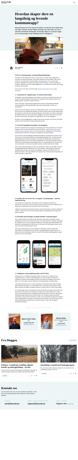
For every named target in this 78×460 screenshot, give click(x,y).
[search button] (74, 2)
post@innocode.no (12, 403)
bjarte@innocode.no (29, 324)
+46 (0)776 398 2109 (28, 322)
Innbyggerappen (42, 81)
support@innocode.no (36, 403)
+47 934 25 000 (61, 323)
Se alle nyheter (73, 340)
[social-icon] (57, 68)
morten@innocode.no (61, 325)
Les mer (5, 375)
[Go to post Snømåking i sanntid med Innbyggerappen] (59, 354)
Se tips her (70, 403)
